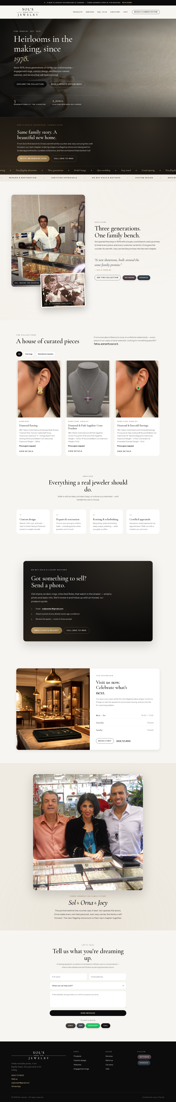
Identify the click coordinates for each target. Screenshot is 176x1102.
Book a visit (104, 741)
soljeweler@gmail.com (52, 608)
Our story (115, 12)
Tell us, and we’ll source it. (106, 344)
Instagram (129, 277)
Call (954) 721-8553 (76, 630)
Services (90, 12)
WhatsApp (93, 1025)
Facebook (143, 277)
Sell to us (102, 12)
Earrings (29, 354)
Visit (125, 12)
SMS (80, 1025)
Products (78, 12)
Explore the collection (30, 84)
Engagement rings (81, 1069)
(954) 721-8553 (123, 741)
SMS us (14, 1079)
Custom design (80, 1060)
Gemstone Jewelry (45, 354)
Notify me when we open (33, 158)
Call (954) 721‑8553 (64, 158)
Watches (77, 1065)
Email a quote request (46, 630)
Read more (127, 2)
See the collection (107, 277)
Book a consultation (145, 12)
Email (70, 1025)
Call (105, 1025)
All (19, 354)
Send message (88, 1013)
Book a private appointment (66, 84)
